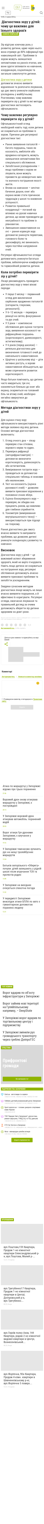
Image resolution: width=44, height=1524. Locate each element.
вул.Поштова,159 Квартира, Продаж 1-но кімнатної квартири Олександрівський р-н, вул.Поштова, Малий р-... (21, 1251)
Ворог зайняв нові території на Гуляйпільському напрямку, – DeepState (21, 1007)
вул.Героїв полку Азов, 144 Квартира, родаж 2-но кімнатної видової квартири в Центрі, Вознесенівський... (22, 1337)
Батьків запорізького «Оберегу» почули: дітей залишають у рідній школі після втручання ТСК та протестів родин (22, 870)
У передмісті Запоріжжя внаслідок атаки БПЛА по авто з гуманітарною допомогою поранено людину (21, 903)
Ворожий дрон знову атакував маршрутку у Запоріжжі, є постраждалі (20, 802)
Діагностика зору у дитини (16, 79)
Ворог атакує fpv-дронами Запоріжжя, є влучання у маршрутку (18, 835)
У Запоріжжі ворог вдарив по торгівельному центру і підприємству (22, 1021)
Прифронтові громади (15, 1063)
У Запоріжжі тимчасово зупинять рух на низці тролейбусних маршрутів (22, 852)
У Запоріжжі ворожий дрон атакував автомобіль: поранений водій (22, 819)
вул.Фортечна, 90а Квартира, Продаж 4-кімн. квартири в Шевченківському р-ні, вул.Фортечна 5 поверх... (20, 1378)
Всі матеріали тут (22, 1079)
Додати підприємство (22, 1140)
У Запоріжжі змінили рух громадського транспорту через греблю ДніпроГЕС (20, 1035)
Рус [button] (8, 13)
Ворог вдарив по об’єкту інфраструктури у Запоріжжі (21, 994)
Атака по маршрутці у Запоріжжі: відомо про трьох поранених (22, 788)
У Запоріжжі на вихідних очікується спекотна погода (19, 886)
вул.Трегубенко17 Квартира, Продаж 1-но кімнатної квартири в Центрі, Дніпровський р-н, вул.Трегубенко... (20, 1294)
